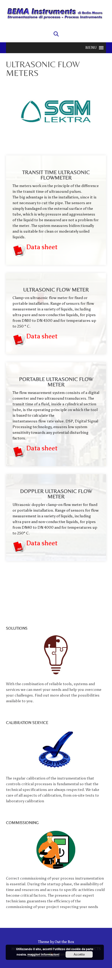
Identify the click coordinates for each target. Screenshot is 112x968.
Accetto (79, 954)
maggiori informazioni (43, 954)
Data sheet (42, 247)
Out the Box (64, 942)
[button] (91, 47)
